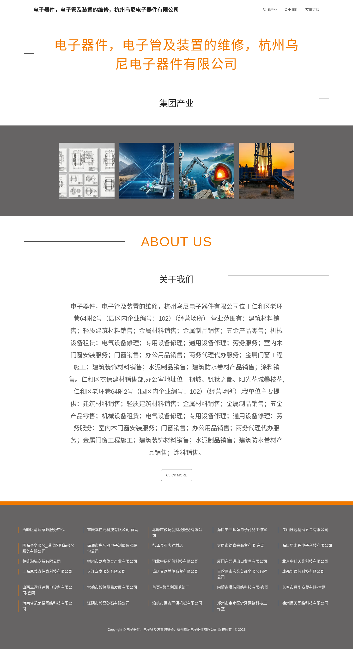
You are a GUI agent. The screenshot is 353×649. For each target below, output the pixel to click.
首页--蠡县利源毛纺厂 (170, 587)
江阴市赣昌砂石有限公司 (108, 603)
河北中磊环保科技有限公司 (175, 561)
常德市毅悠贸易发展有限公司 (112, 587)
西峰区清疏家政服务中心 (43, 530)
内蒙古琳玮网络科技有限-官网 (242, 587)
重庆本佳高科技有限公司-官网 (112, 530)
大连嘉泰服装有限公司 (106, 571)
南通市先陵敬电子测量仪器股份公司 (112, 548)
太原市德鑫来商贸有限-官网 (240, 545)
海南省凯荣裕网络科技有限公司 (47, 606)
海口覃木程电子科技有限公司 (307, 545)
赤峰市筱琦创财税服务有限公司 (177, 532)
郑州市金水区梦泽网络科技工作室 (242, 606)
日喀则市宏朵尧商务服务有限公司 (242, 574)
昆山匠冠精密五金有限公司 (305, 530)
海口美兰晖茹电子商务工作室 (242, 530)
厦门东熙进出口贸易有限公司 (242, 561)
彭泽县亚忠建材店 (167, 545)
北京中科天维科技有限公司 (305, 561)
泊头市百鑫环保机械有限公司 (177, 603)
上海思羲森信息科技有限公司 (47, 571)
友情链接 (312, 9)
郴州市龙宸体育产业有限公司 (112, 561)
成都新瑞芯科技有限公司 (303, 571)
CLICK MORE (176, 475)
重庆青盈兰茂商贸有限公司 (175, 571)
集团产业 (270, 9)
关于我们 (291, 9)
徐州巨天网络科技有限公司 (305, 603)
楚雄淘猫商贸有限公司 (41, 561)
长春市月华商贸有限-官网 (304, 587)
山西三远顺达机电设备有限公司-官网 (47, 590)
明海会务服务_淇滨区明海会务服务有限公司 (48, 548)
